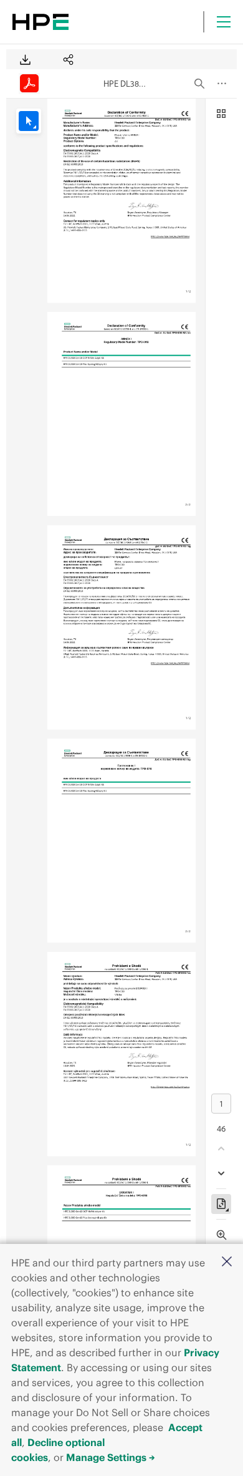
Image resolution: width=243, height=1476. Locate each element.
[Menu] (224, 21)
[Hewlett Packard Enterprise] (40, 21)
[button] (227, 1262)
